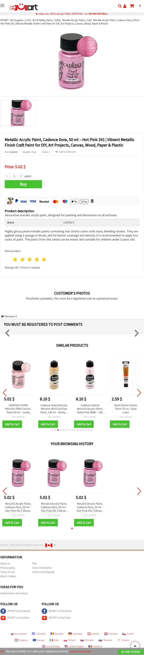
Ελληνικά (40, 633)
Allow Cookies (130, 651)
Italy (56, 640)
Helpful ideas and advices (14, 593)
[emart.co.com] (24, 7)
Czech (130, 633)
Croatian (113, 633)
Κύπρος (126, 640)
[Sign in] (124, 6)
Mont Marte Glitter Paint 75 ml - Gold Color (125, 408)
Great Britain (53, 646)
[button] (52, 430)
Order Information (42, 567)
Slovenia (107, 640)
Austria (95, 633)
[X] (2, 651)
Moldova (97, 646)
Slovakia (89, 640)
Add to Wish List (67, 152)
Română (59, 633)
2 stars (22, 259)
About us (5, 563)
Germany (77, 633)
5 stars (44, 259)
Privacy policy (7, 567)
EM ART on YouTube (18, 617)
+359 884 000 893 (96, 14)
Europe (41, 640)
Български (21, 633)
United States (76, 646)
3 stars (29, 259)
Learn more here (80, 651)
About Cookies (8, 576)
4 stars (36, 259)
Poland (71, 640)
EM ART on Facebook (18, 611)
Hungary (23, 640)
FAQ (34, 563)
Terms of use (7, 572)
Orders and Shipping (43, 572)
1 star (15, 259)
